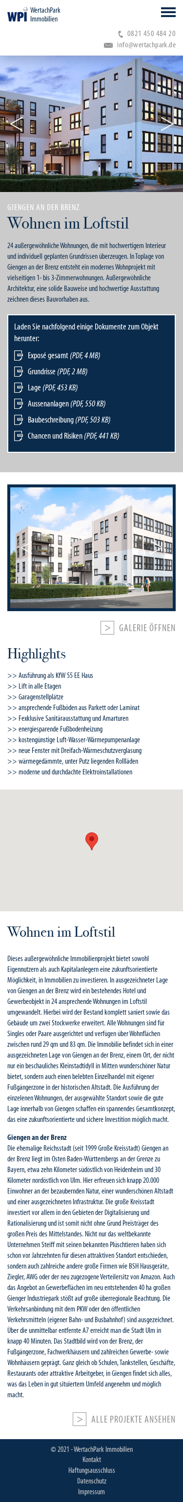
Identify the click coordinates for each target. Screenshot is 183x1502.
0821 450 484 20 (151, 33)
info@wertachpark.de (146, 44)
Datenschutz (91, 1481)
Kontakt (91, 1459)
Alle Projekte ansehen (133, 1419)
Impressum (91, 1491)
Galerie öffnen (147, 628)
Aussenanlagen (67, 403)
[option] (91, 124)
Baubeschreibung (69, 419)
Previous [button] (16, 124)
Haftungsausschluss (91, 1470)
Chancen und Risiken (74, 435)
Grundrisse (58, 371)
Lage (53, 387)
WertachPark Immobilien (45, 14)
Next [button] (167, 124)
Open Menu (168, 12)
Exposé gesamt (64, 355)
